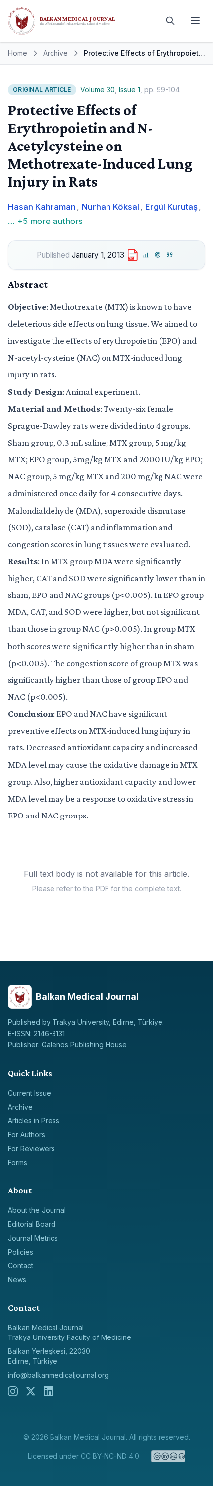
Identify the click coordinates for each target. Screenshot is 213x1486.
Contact (20, 1266)
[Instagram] (13, 1391)
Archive (55, 53)
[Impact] (145, 255)
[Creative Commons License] (168, 1456)
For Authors (26, 1134)
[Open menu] (195, 21)
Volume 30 (97, 89)
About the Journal (37, 1210)
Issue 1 (129, 89)
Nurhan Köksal (110, 207)
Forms (17, 1162)
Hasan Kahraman (42, 207)
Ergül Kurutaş (171, 207)
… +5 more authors (45, 221)
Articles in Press (33, 1120)
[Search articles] (170, 21)
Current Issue (29, 1093)
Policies (20, 1252)
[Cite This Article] (170, 255)
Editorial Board (31, 1224)
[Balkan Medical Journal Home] (82, 21)
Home (17, 53)
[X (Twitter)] (31, 1391)
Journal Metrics (33, 1238)
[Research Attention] (158, 255)
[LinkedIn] (48, 1391)
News (17, 1279)
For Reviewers (31, 1148)
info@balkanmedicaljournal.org (58, 1375)
